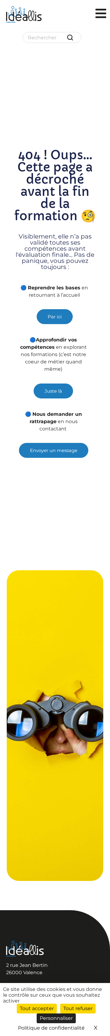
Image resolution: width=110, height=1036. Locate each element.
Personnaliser (56, 1018)
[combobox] (47, 37)
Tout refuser (78, 1008)
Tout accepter (37, 1008)
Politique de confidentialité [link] (51, 1028)
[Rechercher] (71, 37)
